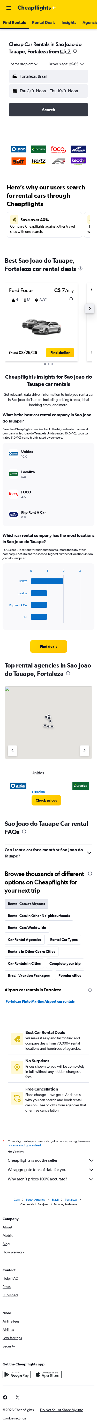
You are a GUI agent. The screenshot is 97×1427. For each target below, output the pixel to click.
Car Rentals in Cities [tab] (24, 963)
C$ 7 (65, 51)
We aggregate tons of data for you (37, 1169)
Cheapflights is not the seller (32, 1160)
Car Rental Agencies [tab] (24, 939)
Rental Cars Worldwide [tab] (27, 928)
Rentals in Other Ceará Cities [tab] (31, 951)
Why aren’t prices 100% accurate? (37, 1179)
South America (35, 1199)
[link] (48, 646)
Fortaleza (71, 1199)
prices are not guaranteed (24, 1145)
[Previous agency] (12, 750)
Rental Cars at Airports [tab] (26, 904)
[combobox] (24, 64)
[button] (8, 8)
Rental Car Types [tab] (64, 939)
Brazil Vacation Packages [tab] (29, 975)
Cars (17, 1199)
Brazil (55, 1199)
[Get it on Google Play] (17, 1374)
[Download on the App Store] (48, 1374)
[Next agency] (84, 750)
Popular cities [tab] (69, 975)
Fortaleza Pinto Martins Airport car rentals (40, 1001)
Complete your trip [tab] (65, 963)
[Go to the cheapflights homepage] (37, 8)
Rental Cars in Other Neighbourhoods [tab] (39, 916)
